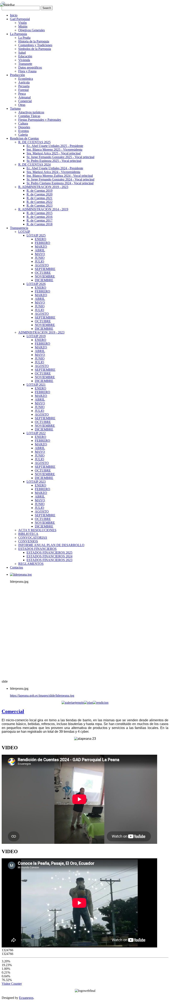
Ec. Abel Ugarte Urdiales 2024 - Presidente (55, 168)
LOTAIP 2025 (36, 235)
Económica (25, 78)
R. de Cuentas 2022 (39, 202)
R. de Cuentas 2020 (39, 194)
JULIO (39, 261)
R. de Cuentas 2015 (39, 213)
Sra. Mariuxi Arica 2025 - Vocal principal (54, 153)
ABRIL (40, 250)
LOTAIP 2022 (36, 433)
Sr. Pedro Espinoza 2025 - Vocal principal (54, 161)
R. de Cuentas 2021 (39, 198)
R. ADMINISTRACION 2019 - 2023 (43, 187)
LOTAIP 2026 (36, 284)
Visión (22, 22)
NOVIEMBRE (45, 276)
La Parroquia (18, 34)
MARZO (41, 246)
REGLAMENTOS (31, 563)
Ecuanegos (26, 997)
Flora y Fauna (27, 71)
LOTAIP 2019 (36, 336)
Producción (17, 75)
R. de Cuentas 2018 (39, 224)
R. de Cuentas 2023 (39, 205)
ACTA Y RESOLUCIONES (37, 530)
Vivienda (24, 60)
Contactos (16, 567)
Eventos (23, 131)
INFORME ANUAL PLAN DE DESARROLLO (51, 545)
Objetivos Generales (31, 30)
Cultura (23, 123)
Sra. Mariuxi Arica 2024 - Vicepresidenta (53, 172)
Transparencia (19, 228)
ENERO (40, 239)
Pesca (22, 93)
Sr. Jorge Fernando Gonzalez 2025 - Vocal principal (60, 157)
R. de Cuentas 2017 (39, 220)
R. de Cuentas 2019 (39, 190)
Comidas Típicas (29, 116)
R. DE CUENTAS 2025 (34, 142)
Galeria (23, 134)
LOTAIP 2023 (36, 481)
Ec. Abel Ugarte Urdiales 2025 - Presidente (55, 146)
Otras (21, 105)
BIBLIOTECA (28, 534)
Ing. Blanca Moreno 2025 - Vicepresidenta (54, 149)
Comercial (25, 101)
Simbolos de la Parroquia (34, 49)
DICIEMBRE (44, 280)
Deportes (24, 127)
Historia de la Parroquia (33, 41)
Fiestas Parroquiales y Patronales (39, 119)
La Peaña (24, 37)
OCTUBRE (43, 272)
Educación (25, 56)
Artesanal (24, 97)
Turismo (15, 108)
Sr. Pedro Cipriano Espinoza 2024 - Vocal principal (60, 183)
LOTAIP (24, 231)
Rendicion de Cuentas (24, 138)
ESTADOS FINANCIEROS (37, 549)
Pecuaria (23, 86)
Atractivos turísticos (31, 112)
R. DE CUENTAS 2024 (34, 164)
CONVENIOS (28, 541)
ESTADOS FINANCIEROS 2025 (49, 552)
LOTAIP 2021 (36, 384)
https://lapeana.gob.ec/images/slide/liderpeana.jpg (42, 695)
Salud (22, 52)
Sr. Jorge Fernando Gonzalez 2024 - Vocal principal (60, 179)
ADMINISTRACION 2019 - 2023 (41, 332)
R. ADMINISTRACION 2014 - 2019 (43, 209)
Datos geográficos (30, 67)
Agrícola (24, 82)
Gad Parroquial (20, 19)
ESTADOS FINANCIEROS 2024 (49, 556)
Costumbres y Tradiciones (35, 45)
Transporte (25, 63)
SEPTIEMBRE (45, 269)
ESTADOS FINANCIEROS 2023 (49, 560)
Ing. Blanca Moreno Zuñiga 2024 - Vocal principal (60, 175)
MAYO (40, 254)
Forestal (23, 90)
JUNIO (40, 258)
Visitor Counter (12, 983)
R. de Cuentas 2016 (39, 216)
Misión (22, 26)
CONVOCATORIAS (32, 537)
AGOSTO (42, 265)
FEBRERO (42, 243)
